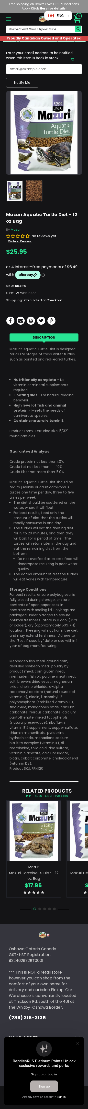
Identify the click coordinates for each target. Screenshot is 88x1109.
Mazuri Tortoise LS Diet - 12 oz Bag (33, 875)
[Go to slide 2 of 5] (39, 909)
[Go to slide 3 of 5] (44, 909)
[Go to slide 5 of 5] (54, 909)
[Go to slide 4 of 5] (49, 909)
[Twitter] (41, 320)
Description (44, 337)
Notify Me (22, 82)
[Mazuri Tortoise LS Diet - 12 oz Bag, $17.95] (34, 831)
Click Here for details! (48, 8)
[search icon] (78, 29)
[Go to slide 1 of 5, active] (34, 909)
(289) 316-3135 (27, 1017)
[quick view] (33, 836)
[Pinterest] (51, 320)
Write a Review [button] (20, 241)
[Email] (20, 320)
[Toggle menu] (12, 19)
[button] (58, 15)
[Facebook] (10, 320)
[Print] (31, 320)
